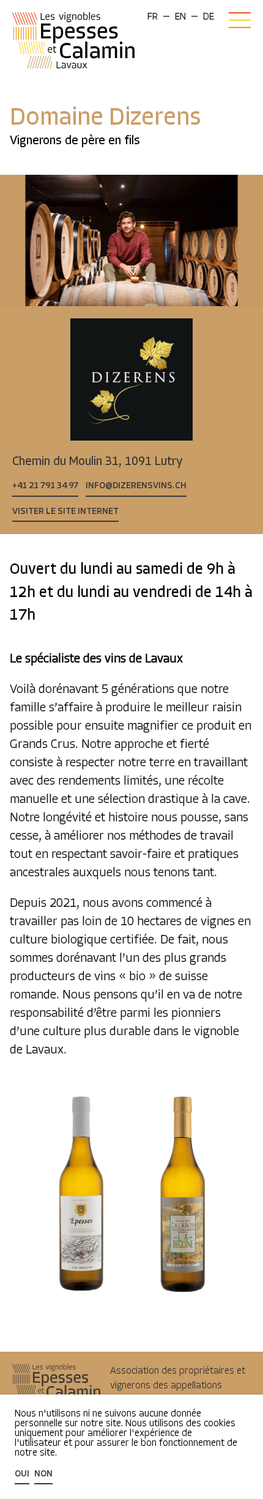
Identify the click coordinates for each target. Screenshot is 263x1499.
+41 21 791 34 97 (45, 486)
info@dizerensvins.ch (136, 486)
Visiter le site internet (65, 511)
